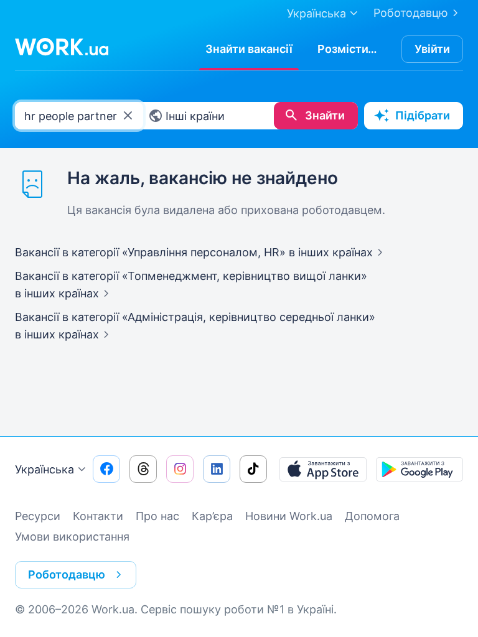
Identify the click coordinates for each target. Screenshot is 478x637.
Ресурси (37, 516)
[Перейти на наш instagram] (180, 469)
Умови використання (72, 536)
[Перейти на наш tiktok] (253, 469)
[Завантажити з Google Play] (419, 469)
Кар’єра (212, 516)
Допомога (372, 516)
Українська (44, 469)
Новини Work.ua (288, 516)
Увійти (432, 48)
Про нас (157, 516)
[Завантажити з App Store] (323, 469)
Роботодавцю (410, 12)
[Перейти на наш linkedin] (216, 469)
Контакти (98, 516)
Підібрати (422, 115)
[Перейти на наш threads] (143, 469)
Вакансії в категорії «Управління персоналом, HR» (194, 252)
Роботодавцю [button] (66, 574)
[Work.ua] (61, 46)
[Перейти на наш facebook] (106, 469)
